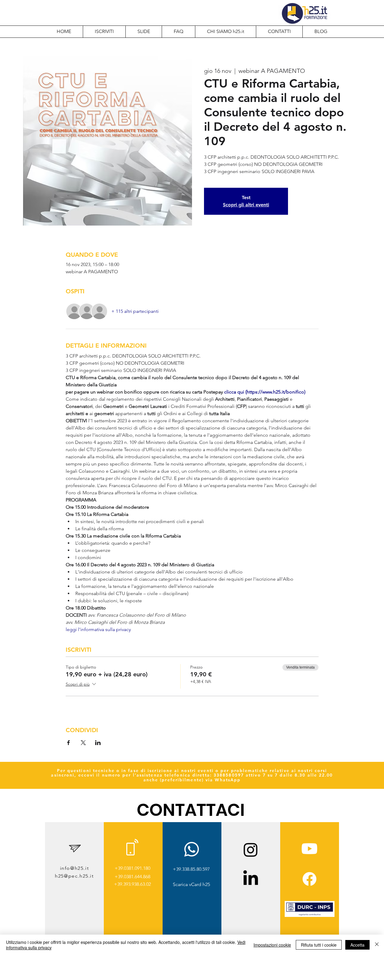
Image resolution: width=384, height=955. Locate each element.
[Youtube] (309, 849)
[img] (309, 916)
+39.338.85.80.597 (191, 869)
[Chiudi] (376, 944)
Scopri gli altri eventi (246, 205)
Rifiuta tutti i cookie (319, 945)
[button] (225, 31)
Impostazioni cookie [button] (272, 945)
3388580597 (229, 775)
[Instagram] (251, 849)
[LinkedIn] (251, 879)
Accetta (357, 945)
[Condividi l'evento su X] (83, 742)
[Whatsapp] (191, 849)
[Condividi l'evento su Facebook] (68, 742)
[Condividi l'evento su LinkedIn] (98, 742)
